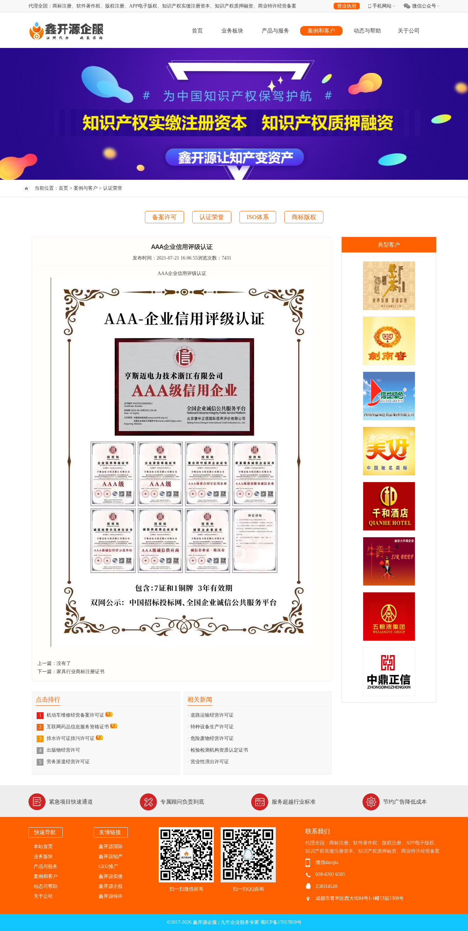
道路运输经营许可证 (212, 715)
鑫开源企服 (111, 886)
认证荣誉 (211, 217)
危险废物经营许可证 (212, 738)
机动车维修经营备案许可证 (76, 715)
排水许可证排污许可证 (71, 738)
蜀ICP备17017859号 (280, 922)
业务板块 (232, 31)
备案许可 (164, 217)
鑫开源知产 (111, 856)
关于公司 (409, 31)
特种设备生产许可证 (212, 726)
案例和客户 (321, 31)
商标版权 (304, 217)
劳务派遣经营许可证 (68, 761)
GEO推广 (108, 866)
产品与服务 (275, 31)
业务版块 (43, 856)
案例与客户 (86, 188)
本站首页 (43, 846)
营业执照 (346, 6)
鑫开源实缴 (111, 876)
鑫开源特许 (111, 896)
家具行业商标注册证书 (80, 671)
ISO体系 (258, 217)
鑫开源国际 (111, 846)
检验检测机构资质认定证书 (219, 750)
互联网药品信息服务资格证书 (78, 726)
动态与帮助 (367, 31)
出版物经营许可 (63, 750)
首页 (197, 31)
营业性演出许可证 (209, 761)
